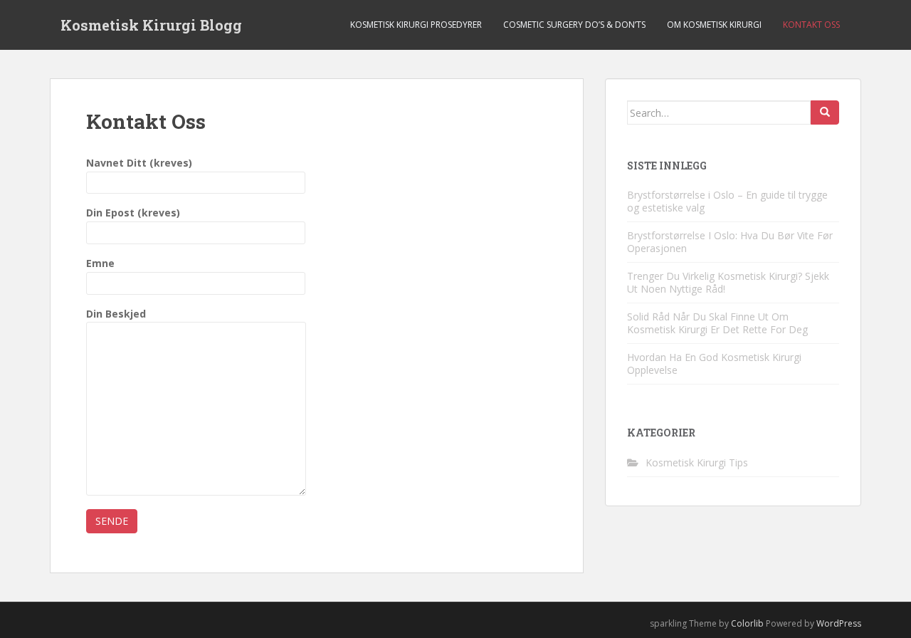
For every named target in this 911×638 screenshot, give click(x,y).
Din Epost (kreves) (133, 212)
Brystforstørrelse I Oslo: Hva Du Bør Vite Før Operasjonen (730, 242)
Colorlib (747, 623)
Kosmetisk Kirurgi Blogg (151, 25)
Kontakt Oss (811, 25)
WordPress (838, 623)
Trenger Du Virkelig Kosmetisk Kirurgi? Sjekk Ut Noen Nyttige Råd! (728, 282)
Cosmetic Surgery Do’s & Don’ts (574, 25)
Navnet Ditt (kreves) (139, 162)
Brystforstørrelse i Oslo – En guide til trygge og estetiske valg (727, 201)
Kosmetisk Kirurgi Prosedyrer (416, 25)
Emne (100, 263)
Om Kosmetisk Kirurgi (714, 25)
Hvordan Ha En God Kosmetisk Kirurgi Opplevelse (714, 363)
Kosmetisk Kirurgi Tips (697, 462)
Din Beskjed (116, 313)
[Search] (825, 112)
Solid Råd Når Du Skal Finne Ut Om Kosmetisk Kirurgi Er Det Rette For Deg (717, 323)
